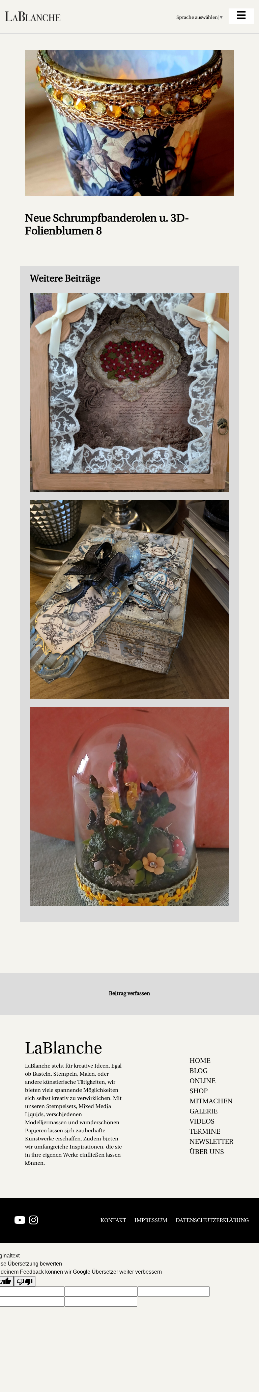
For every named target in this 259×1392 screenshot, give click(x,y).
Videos (202, 1122)
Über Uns (207, 1152)
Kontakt (113, 1220)
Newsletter (211, 1142)
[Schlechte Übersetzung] (24, 1281)
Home (200, 1061)
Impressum (151, 1220)
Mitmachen (211, 1101)
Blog (199, 1071)
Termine (205, 1132)
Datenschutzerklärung (212, 1220)
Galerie (204, 1111)
